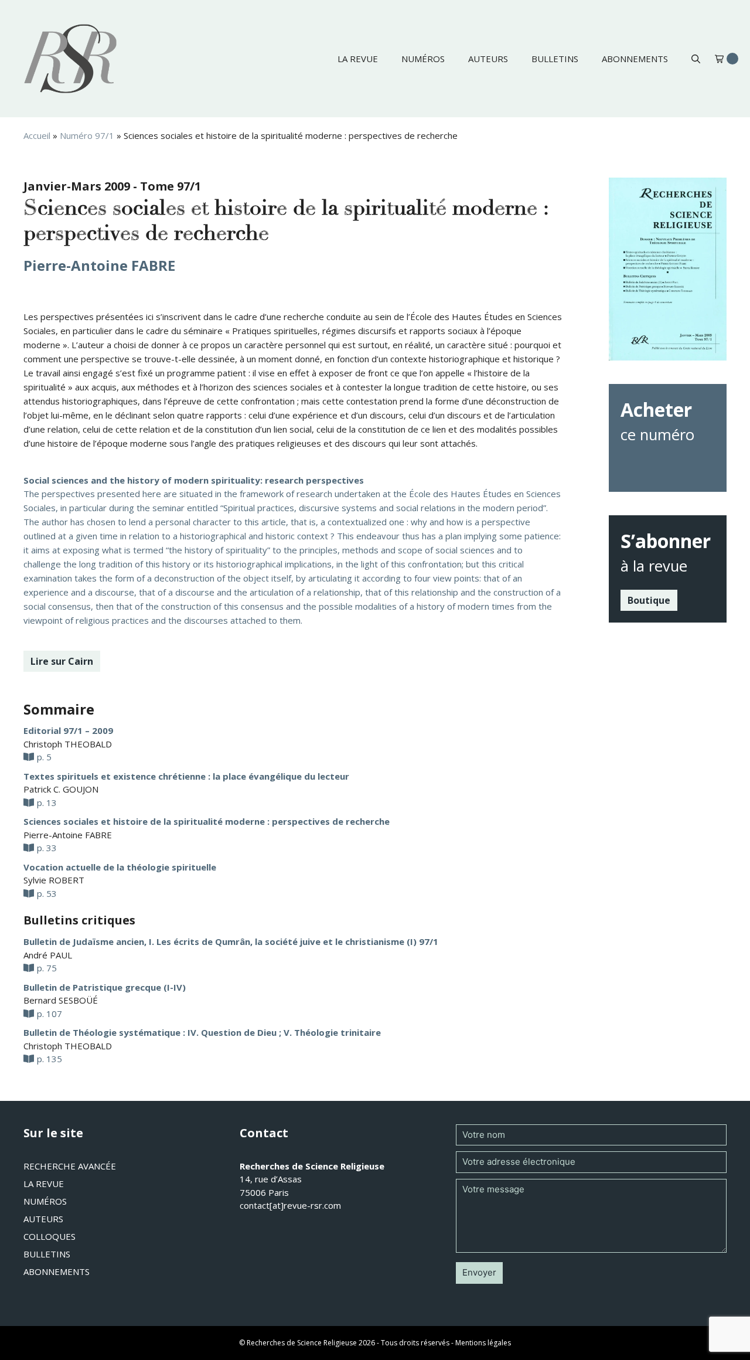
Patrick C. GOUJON (60, 789)
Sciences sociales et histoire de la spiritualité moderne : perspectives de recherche (206, 821)
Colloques (49, 1236)
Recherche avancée (69, 1166)
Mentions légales (483, 1343)
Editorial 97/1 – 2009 (68, 730)
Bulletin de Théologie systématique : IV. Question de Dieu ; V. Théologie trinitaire (202, 1032)
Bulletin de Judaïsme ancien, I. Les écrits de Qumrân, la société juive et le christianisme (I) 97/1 (230, 941)
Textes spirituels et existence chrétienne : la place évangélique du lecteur (186, 776)
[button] (696, 58)
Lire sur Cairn (61, 661)
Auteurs (488, 58)
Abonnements (635, 58)
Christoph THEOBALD (67, 744)
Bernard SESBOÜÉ (60, 1000)
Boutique (649, 600)
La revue (358, 58)
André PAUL (47, 955)
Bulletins (554, 58)
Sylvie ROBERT (53, 880)
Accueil (36, 135)
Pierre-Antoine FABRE (99, 265)
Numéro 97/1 (87, 135)
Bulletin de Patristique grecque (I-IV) (104, 987)
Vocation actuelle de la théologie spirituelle (119, 867)
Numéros (423, 58)
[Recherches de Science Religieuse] (70, 58)
